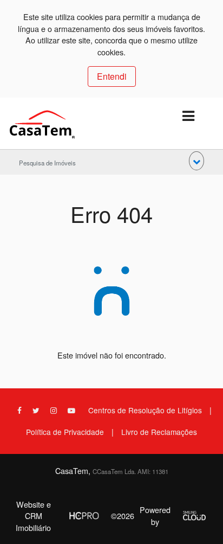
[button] (196, 160)
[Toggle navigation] (188, 116)
